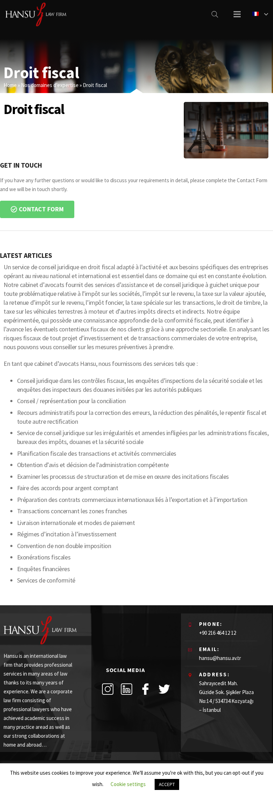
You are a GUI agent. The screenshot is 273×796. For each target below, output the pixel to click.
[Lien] (35, 14)
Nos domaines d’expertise (50, 85)
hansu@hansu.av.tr (220, 658)
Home (10, 85)
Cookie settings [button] (128, 784)
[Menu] (237, 14)
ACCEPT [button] (167, 784)
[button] (37, 209)
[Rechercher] (215, 14)
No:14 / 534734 (214, 701)
